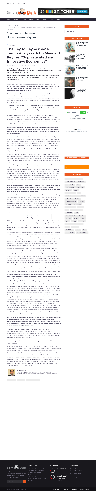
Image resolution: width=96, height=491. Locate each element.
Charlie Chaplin (80, 187)
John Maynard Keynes (22, 37)
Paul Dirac (82, 215)
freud (76, 195)
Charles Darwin (70, 187)
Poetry (67, 221)
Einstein (76, 190)
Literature (80, 207)
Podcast (83, 218)
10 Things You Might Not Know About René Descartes (62, 476)
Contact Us (74, 489)
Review (67, 226)
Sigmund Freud (69, 229)
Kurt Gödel (68, 204)
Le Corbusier (77, 204)
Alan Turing (69, 178)
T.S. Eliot (78, 229)
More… (17, 477)
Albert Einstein (78, 178)
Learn (51, 19)
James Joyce (69, 198)
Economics (14, 33)
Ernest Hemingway (70, 193)
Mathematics (69, 212)
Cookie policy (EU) (84, 489)
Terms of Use (65, 489)
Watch (38, 19)
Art (66, 184)
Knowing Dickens (61, 468)
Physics (76, 218)
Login (19, 3)
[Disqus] (34, 402)
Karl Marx (81, 201)
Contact (25, 3)
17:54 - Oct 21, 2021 (11, 3)
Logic (67, 209)
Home (8, 19)
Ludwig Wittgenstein (76, 209)
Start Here (15, 19)
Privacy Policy (55, 489)
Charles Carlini (12, 65)
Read (30, 19)
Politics (74, 221)
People (24, 19)
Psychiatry (81, 221)
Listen (44, 19)
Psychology (69, 224)
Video (84, 229)
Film (79, 193)
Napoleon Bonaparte (71, 215)
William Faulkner (70, 232)
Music (76, 212)
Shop (58, 19)
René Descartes (78, 224)
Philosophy (68, 218)
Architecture (80, 181)
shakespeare (75, 226)
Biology (72, 184)
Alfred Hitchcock (70, 181)
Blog (78, 184)
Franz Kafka (69, 195)
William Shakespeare (82, 232)
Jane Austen (77, 198)
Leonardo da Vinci (70, 207)
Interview (29, 33)
